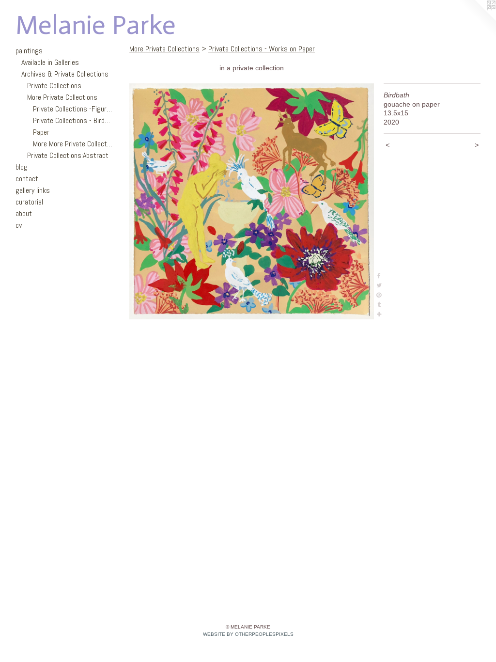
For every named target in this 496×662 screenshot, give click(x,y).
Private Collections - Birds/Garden (72, 120)
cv (19, 225)
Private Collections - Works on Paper (261, 49)
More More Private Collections (72, 144)
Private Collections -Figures (72, 109)
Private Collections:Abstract (67, 155)
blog (22, 167)
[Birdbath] (251, 201)
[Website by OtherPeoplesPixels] (476, 19)
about (24, 213)
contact (27, 178)
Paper (41, 132)
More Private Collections (62, 97)
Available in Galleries (50, 62)
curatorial (29, 202)
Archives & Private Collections (64, 74)
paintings (29, 51)
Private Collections (54, 85)
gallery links (33, 190)
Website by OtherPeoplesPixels (248, 634)
